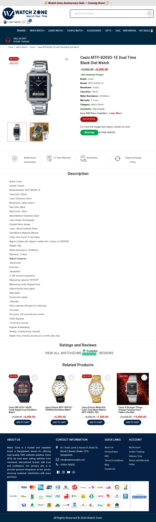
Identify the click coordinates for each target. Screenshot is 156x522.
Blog (107, 464)
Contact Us (110, 469)
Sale (118, 30)
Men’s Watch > (22, 47)
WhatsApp (89, 132)
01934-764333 (21, 41)
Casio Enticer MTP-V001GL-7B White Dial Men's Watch (59, 408)
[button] (68, 132)
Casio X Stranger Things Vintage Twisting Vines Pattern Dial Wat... (130, 409)
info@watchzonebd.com (72, 460)
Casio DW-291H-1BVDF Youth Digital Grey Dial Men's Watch (23, 409)
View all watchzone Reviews (79, 353)
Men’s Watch (37, 30)
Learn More (115, 113)
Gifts (108, 30)
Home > (11, 47)
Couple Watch (75, 30)
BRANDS (21, 30)
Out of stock (89, 119)
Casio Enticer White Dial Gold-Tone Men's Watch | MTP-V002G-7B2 (94, 409)
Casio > (33, 47)
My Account (134, 447)
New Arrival (129, 30)
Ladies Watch (55, 30)
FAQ (107, 456)
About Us (109, 447)
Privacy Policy (111, 452)
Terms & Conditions (114, 460)
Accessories (94, 30)
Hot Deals (144, 30)
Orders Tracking (136, 452)
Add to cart (22, 422)
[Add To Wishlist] (67, 60)
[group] (39, 87)
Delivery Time (135, 456)
